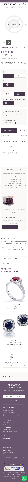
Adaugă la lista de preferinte (25, 48)
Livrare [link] (5, 435)
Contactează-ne (9, 410)
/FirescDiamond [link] (9, 450)
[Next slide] (25, 24)
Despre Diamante (7, 420)
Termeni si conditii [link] (7, 429)
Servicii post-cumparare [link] (9, 443)
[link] (23, 4)
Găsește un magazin (10, 412)
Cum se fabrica (6, 422)
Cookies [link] (5, 433)
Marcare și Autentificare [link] (9, 441)
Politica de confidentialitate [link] (10, 431)
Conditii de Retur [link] (7, 445)
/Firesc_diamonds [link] (9, 452)
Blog (4, 424)
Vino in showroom (10, 227)
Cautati (20, 4)
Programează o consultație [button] (12, 415)
